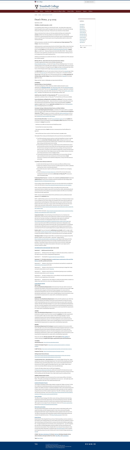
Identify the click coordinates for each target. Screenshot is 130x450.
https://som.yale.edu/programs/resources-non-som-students (58, 185)
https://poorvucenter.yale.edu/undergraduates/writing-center (48, 357)
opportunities (69, 402)
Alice (54, 63)
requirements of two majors (40, 264)
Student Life (48, 11)
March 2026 (82, 29)
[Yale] (36, 444)
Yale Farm (56, 434)
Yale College (40, 2)
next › (81, 47)
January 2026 (82, 32)
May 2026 (81, 26)
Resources (78, 11)
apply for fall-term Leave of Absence (56, 256)
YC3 (50, 434)
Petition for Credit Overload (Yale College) (46, 116)
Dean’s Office (70, 11)
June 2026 (81, 24)
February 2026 (82, 30)
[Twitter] (87, 444)
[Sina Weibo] (93, 444)
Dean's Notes (40, 438)
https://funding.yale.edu (56, 414)
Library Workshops (44, 434)
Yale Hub (52, 269)
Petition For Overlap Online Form (49, 171)
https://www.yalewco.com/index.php (43, 369)
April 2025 (82, 42)
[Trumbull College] (36, 8)
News (39, 14)
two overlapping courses (57, 118)
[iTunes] (89, 444)
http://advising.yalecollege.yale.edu (51, 342)
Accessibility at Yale (49, 444)
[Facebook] (85, 444)
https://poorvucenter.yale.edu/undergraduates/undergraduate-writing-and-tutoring (52, 355)
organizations (66, 435)
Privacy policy (55, 444)
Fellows (90, 11)
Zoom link (43, 72)
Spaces (84, 11)
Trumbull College (49, 6)
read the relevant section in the (48, 231)
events (64, 402)
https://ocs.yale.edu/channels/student (49, 404)
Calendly (66, 71)
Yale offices (57, 435)
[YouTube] (91, 444)
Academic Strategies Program (41, 382)
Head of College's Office (59, 11)
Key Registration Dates (68, 87)
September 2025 (83, 39)
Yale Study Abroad (60, 428)
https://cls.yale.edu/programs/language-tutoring (54, 351)
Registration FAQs (56, 87)
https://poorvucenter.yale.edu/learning (49, 394)
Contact (55, 447)
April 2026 (82, 27)
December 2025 (83, 34)
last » (85, 47)
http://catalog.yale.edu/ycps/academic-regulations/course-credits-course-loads (51, 221)
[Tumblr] (94, 444)
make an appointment (64, 113)
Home (36, 11)
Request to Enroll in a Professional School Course (45, 181)
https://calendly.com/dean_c (41, 63)
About (41, 11)
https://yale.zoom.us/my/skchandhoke (59, 68)
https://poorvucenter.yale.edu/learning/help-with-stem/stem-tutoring (57, 348)
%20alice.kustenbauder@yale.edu (60, 49)
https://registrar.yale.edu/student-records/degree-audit (46, 239)
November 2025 (83, 35)
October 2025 (82, 37)
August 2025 (82, 40)
